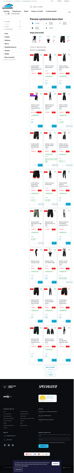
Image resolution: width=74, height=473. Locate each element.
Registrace (66, 1)
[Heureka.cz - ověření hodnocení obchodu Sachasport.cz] (47, 398)
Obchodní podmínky (7, 416)
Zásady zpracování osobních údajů (27, 418)
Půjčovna (22, 420)
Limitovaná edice (12, 29)
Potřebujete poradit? (24, 414)
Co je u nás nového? (7, 414)
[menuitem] (6, 11)
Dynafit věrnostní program (8, 425)
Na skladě (12, 21)
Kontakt (4, 423)
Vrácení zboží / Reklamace (8, 418)
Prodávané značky (24, 411)
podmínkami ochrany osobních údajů (57, 442)
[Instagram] (12, 445)
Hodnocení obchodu (7, 420)
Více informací (24, 466)
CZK (52, 1)
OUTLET (12, 26)
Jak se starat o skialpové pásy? (44, 415)
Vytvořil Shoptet (68, 467)
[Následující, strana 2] (50, 371)
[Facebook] (4, 445)
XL (46, 83)
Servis (21, 423)
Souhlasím (55, 463)
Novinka (12, 24)
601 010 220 (9, 440)
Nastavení (18, 469)
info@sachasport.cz (11, 436)
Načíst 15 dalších (50, 367)
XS (46, 159)
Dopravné (5, 427)
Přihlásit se (43, 446)
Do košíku (40, 87)
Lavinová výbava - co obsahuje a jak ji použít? (47, 411)
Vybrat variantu (69, 126)
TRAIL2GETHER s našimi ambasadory (45, 419)
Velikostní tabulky (23, 425)
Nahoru (51, 375)
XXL (46, 161)
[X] (8, 445)
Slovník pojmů (23, 416)
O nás (4, 411)
